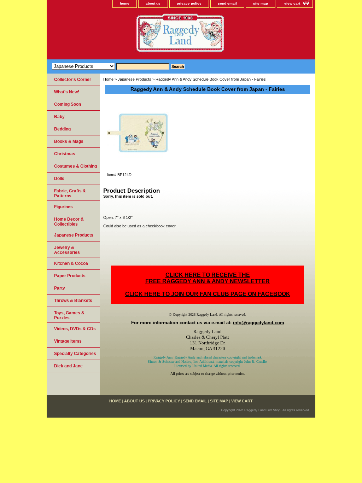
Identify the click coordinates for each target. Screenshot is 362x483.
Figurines (63, 206)
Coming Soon (67, 104)
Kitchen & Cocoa (71, 263)
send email (227, 3)
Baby (59, 116)
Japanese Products (134, 79)
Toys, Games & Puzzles (69, 315)
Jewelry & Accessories (67, 250)
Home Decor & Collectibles (69, 222)
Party (59, 288)
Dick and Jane (68, 365)
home (124, 3)
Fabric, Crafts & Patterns (70, 193)
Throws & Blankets (73, 300)
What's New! (66, 91)
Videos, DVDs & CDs (75, 328)
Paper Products (70, 275)
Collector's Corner (72, 79)
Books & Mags (68, 141)
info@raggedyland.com (258, 322)
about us (153, 3)
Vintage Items (68, 341)
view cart (292, 3)
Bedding (62, 129)
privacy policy (189, 3)
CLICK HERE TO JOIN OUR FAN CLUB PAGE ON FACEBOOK (207, 294)
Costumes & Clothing (75, 166)
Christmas (64, 153)
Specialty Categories (75, 353)
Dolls (59, 178)
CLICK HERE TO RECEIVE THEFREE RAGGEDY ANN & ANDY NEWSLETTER (207, 278)
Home (108, 79)
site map (260, 3)
